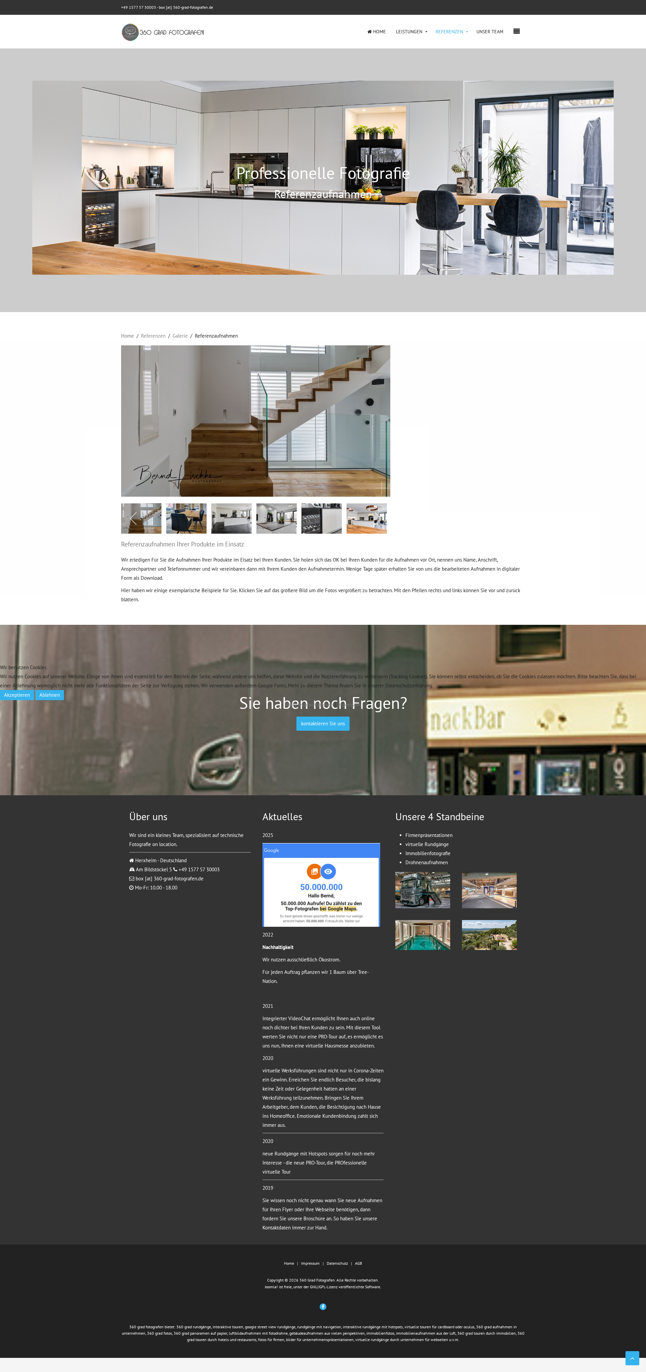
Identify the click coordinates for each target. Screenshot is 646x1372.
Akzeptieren (17, 695)
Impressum (349, 704)
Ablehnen (49, 695)
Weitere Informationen (309, 704)
